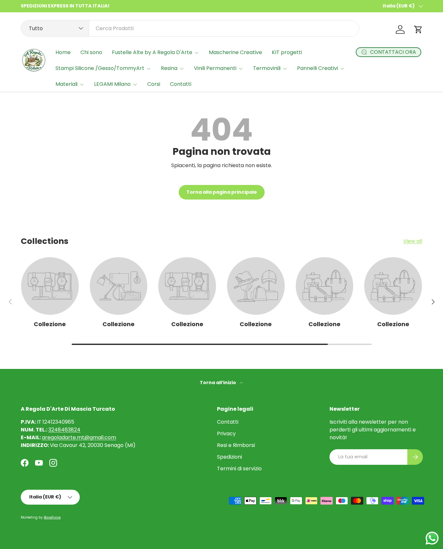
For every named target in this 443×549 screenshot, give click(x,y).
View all (412, 241)
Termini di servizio (239, 468)
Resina (169, 68)
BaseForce (52, 517)
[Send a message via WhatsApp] (432, 538)
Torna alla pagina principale (221, 192)
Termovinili (267, 68)
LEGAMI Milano (112, 84)
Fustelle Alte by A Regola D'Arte (152, 52)
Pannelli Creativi (317, 68)
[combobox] (190, 28)
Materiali (66, 84)
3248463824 (64, 429)
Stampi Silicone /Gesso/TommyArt (99, 68)
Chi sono (91, 52)
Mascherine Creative (235, 52)
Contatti (180, 84)
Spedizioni (229, 457)
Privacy (226, 433)
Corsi (153, 84)
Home (63, 52)
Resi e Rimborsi (236, 445)
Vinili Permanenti (215, 68)
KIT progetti (287, 52)
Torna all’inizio (218, 382)
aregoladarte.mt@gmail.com (79, 437)
